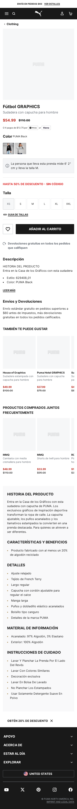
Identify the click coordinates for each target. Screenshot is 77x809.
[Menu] (6, 13)
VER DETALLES (52, 4)
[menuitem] (6, 789)
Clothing (12, 24)
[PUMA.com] (38, 13)
